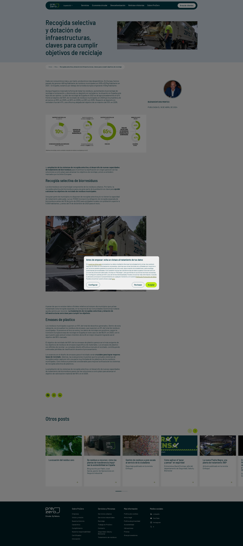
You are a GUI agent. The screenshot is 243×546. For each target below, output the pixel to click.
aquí (113, 279)
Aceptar (151, 285)
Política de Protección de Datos (146, 277)
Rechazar (138, 285)
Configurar (93, 285)
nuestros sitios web (94, 264)
